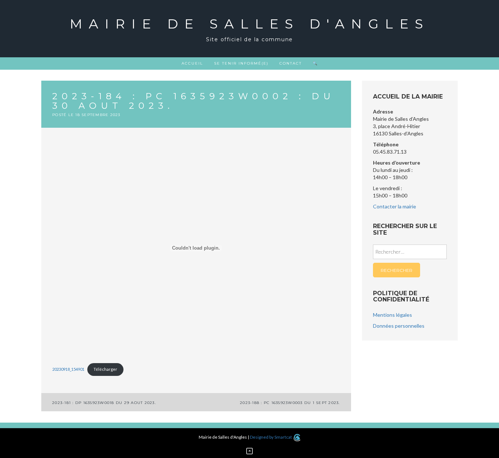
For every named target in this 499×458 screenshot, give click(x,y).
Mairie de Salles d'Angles (250, 24)
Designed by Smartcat (271, 437)
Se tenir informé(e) (241, 63)
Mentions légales (392, 315)
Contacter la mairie (394, 206)
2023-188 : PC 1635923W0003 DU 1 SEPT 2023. (290, 402)
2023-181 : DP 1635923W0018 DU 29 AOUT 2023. (104, 402)
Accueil (192, 63)
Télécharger (105, 369)
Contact (290, 63)
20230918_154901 (68, 369)
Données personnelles (398, 326)
